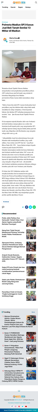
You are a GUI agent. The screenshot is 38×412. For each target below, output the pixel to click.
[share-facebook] (26, 207)
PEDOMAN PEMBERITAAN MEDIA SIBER (19, 403)
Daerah (13, 7)
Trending (5, 7)
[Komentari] (3, 207)
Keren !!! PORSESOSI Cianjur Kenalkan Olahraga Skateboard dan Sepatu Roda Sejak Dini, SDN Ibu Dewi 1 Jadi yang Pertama (14, 337)
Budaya (28, 7)
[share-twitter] (30, 207)
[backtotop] (19, 391)
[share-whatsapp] (34, 207)
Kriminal (5, 22)
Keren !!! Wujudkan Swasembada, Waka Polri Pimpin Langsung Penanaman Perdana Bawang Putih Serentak (13, 350)
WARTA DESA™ (18, 400)
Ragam (20, 7)
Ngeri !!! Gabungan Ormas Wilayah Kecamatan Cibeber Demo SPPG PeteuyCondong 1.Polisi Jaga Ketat (14, 362)
